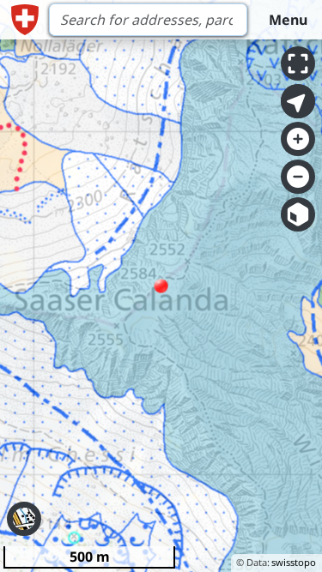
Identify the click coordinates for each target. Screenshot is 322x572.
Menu (288, 19)
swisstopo (293, 562)
